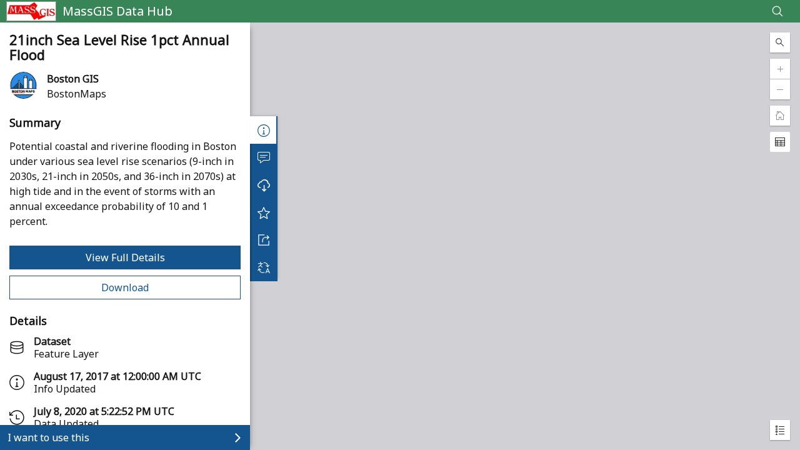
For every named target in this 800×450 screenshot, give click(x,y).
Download (125, 287)
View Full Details (125, 257)
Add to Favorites (264, 212)
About (264, 130)
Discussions (264, 157)
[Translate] (264, 267)
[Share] (264, 240)
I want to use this (48, 437)
